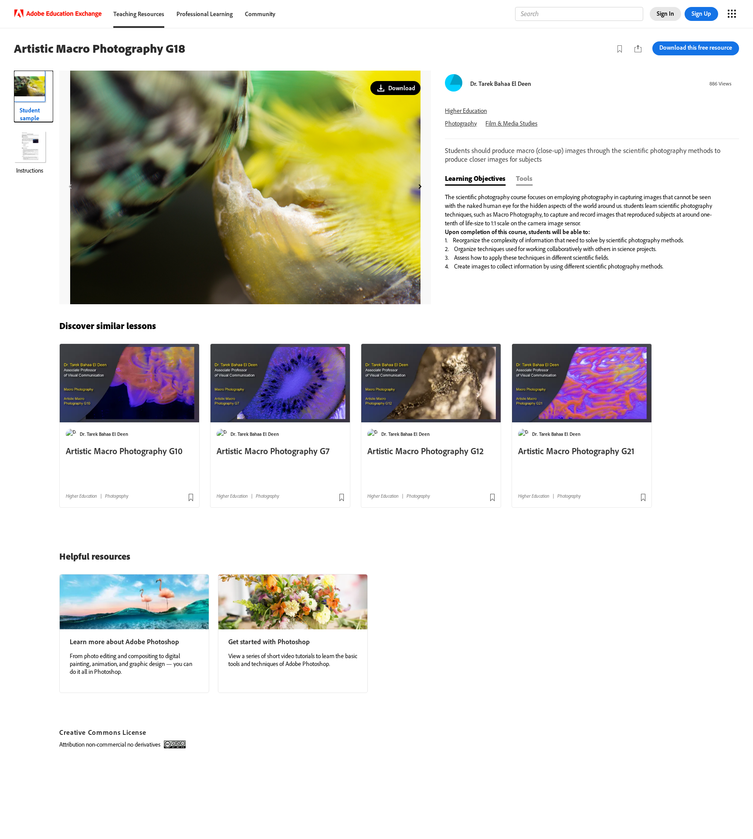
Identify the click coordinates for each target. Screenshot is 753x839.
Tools (524, 178)
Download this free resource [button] (695, 47)
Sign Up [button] (701, 13)
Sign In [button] (665, 13)
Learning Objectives (475, 178)
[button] (395, 88)
